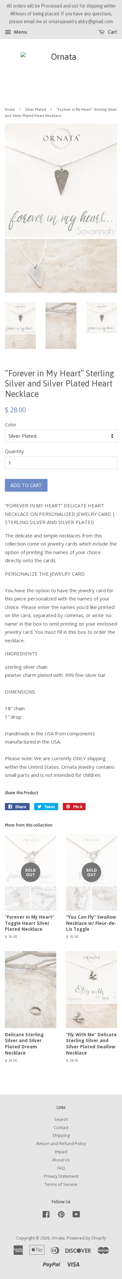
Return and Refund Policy (61, 1143)
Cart (112, 32)
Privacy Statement (61, 1176)
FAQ (61, 1168)
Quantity (14, 451)
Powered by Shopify (86, 1238)
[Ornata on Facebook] (46, 1216)
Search (61, 1119)
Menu (20, 32)
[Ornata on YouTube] (76, 1216)
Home (10, 109)
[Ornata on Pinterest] (61, 1216)
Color (11, 424)
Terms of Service (61, 1184)
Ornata (58, 1238)
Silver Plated (35, 109)
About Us (61, 1160)
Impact (61, 1152)
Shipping (61, 1135)
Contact (61, 1127)
